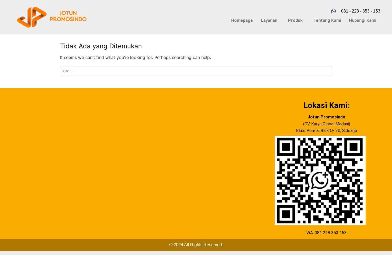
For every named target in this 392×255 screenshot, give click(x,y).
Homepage (242, 20)
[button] (270, 20)
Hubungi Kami (362, 20)
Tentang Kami (327, 20)
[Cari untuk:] (196, 71)
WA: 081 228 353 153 (326, 232)
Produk (295, 20)
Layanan (269, 20)
